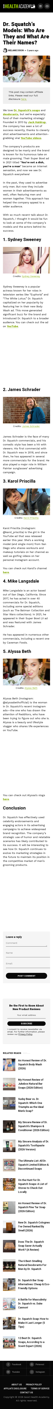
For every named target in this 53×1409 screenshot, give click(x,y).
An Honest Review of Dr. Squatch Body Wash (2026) (32, 1064)
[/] (40, 6)
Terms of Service (40, 1388)
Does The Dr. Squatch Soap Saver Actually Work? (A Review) (31, 1246)
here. (24, 99)
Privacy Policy (25, 1034)
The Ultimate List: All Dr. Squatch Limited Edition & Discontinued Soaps (33, 1165)
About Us (16, 1384)
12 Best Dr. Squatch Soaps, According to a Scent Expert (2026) (31, 1342)
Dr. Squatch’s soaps (27, 110)
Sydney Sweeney (31, 276)
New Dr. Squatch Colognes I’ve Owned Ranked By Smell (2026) (34, 1227)
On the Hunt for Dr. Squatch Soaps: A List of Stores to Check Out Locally (32, 1186)
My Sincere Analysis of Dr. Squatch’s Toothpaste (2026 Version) (33, 1146)
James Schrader (31, 426)
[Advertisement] (26, 359)
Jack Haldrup (37, 122)
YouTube (12, 326)
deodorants (10, 114)
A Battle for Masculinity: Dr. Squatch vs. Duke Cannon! (32, 1304)
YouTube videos (31, 138)
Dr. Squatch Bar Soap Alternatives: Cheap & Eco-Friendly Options (34, 1284)
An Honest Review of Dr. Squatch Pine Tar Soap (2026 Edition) (32, 1207)
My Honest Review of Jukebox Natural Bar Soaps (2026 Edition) (30, 1084)
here (6, 572)
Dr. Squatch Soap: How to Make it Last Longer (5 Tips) (33, 1323)
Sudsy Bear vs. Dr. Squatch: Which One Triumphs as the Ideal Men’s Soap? (31, 1105)
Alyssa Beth (31, 688)
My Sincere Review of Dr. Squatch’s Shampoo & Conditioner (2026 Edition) (33, 1126)
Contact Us (26, 1392)
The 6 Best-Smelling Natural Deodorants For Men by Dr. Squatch (32, 1265)
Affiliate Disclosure (15, 1388)
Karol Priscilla (31, 518)
